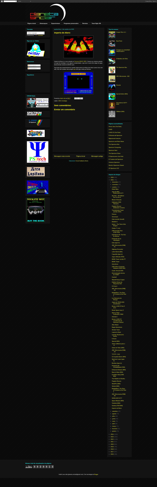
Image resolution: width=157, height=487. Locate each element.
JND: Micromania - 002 (122, 76)
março (114, 426)
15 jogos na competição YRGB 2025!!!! (123, 50)
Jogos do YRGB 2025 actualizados (118, 302)
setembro (115, 411)
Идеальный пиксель (115, 138)
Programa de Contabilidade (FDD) (118, 366)
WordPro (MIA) (116, 383)
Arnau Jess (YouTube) (115, 126)
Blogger (96, 474)
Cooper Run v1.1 (121, 32)
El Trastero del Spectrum (116, 159)
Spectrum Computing (115, 147)
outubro (114, 187)
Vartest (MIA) (115, 386)
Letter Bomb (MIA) (117, 251)
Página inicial (31, 23)
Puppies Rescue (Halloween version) (118, 206)
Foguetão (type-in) (117, 254)
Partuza (114, 214)
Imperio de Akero (117, 408)
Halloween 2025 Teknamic (116, 202)
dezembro (115, 182)
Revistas (85, 23)
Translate (40, 35)
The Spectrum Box (121, 67)
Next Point (119, 41)
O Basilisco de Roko (122, 58)
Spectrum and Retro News (116, 141)
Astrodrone (115, 264)
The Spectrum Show (114, 153)
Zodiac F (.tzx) (116, 228)
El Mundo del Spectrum (115, 135)
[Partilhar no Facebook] (80, 98)
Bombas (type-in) (117, 363)
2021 (112, 441)
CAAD (110, 129)
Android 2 (114, 316)
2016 (112, 454)
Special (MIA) (116, 341)
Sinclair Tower (116, 329)
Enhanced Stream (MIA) (119, 369)
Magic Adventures (117, 327)
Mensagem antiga (97, 156)
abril (113, 423)
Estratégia (64, 101)
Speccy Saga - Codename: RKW (117, 313)
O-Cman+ (114, 286)
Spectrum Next (113, 150)
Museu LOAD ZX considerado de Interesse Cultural (117, 320)
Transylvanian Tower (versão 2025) (118, 210)
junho (114, 418)
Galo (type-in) (116, 242)
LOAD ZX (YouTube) (114, 132)
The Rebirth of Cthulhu (118, 378)
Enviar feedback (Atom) (82, 161)
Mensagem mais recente (62, 156)
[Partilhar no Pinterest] (82, 98)
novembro (115, 184)
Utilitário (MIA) (120, 111)
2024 (112, 434)
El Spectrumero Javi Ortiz (116, 156)
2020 (112, 444)
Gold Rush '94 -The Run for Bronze (119, 235)
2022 (112, 439)
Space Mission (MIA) (118, 400)
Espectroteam (55, 23)
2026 (112, 177)
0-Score (114, 338)
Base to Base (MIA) (117, 372)
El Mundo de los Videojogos (116, 239)
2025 (59, 101)
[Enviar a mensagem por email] (75, 98)
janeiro (114, 431)
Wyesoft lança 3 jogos (118, 279)
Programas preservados (71, 23)
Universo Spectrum (114, 162)
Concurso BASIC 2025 (80, 61)
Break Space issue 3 (118, 310)
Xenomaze (115, 216)
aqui (74, 69)
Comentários (33, 68)
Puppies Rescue (116, 381)
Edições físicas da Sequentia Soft (117, 282)
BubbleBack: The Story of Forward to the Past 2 (119, 294)
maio (113, 421)
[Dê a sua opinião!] (77, 98)
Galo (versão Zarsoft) (118, 219)
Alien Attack (115, 324)
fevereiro (115, 428)
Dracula (118, 85)
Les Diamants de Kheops (117, 298)
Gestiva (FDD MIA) (117, 405)
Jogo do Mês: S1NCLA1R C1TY (117, 192)
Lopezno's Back (116, 332)
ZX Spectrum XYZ (114, 168)
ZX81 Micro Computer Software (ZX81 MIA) (118, 267)
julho (113, 416)
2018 (112, 449)
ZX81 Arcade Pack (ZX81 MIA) (117, 231)
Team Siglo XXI (96, 23)
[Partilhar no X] (78, 98)
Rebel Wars (115, 189)
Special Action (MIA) (122, 94)
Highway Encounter (117, 249)
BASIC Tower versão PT (119, 259)
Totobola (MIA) (116, 403)
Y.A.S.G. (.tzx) (116, 354)
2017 (112, 451)
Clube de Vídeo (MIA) (118, 347)
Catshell (114, 277)
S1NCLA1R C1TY (117, 398)
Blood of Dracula (116, 199)
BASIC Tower (115, 261)
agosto (114, 413)
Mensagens (32, 65)
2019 (112, 446)
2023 (112, 436)
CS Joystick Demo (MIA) (119, 356)
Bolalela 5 (114, 221)
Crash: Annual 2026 (117, 270)
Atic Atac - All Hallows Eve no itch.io (118, 196)
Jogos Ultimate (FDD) (118, 256)
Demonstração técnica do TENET (118, 273)
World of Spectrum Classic (116, 165)
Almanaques (43, 23)
